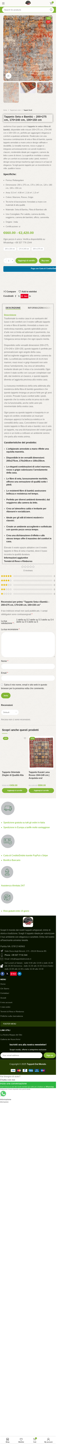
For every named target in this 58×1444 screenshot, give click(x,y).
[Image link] (28, 1264)
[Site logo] (28, 3)
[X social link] (19, 477)
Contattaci (4, 1336)
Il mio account (6, 1345)
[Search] (51, 10)
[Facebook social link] (15, 477)
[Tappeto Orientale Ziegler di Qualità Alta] (14, 1017)
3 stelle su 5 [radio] (46, 801)
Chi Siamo (4, 1331)
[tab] (13, 489)
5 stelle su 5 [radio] (32, 803)
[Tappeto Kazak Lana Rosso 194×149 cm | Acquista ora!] (41, 934)
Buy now (45, 442)
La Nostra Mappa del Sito (11, 1378)
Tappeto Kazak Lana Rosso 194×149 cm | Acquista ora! (39, 956)
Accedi (3, 1341)
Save (26, 477)
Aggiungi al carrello (26, 442)
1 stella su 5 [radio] (22, 801)
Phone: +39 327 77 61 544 (16, 1298)
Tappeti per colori (15, 291)
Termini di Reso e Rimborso (12, 1354)
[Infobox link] (28, 1159)
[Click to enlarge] (8, 76)
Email (4, 854)
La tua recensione (10, 810)
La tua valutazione (7, 803)
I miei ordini (5, 1350)
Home (5, 291)
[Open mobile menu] (3, 3)
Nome (4, 842)
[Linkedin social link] (30, 477)
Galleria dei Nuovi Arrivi (10, 1382)
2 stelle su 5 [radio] (34, 801)
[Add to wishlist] (25, 919)
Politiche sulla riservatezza (11, 1359)
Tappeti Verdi (28, 291)
